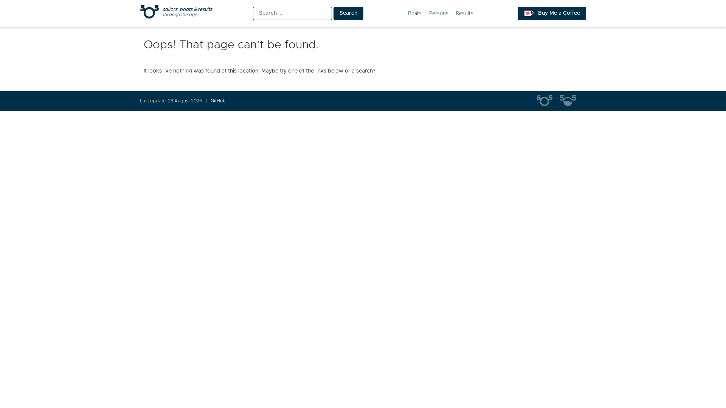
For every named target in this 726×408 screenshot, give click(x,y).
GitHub (218, 101)
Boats (415, 13)
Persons (438, 13)
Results (464, 13)
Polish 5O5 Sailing (571, 101)
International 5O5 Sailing (548, 101)
